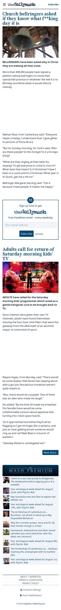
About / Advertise (30, 576)
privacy (39, 233)
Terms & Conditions (31, 579)
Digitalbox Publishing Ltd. (34, 603)
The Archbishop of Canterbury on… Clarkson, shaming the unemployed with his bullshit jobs (34, 551)
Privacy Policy (30, 583)
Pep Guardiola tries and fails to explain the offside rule (33, 498)
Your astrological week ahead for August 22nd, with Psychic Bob (32, 491)
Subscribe (26, 233)
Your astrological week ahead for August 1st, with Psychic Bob (34, 561)
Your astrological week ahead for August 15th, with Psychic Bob (32, 506)
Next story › (50, 452)
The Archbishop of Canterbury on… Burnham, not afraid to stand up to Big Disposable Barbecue (31, 515)
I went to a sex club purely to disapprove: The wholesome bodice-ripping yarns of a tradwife (32, 481)
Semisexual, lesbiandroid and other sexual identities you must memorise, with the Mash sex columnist (33, 533)
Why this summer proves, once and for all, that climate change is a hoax (33, 524)
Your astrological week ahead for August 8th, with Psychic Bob (34, 543)
